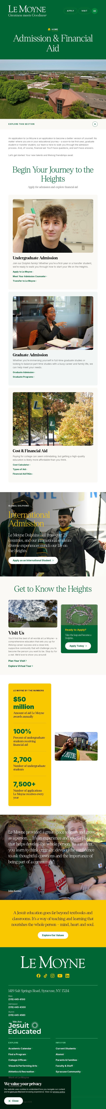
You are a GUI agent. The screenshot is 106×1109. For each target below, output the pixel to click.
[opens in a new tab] (24, 1027)
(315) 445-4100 (16, 999)
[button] (95, 11)
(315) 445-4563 (16, 1015)
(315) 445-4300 (17, 1007)
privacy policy (59, 1092)
